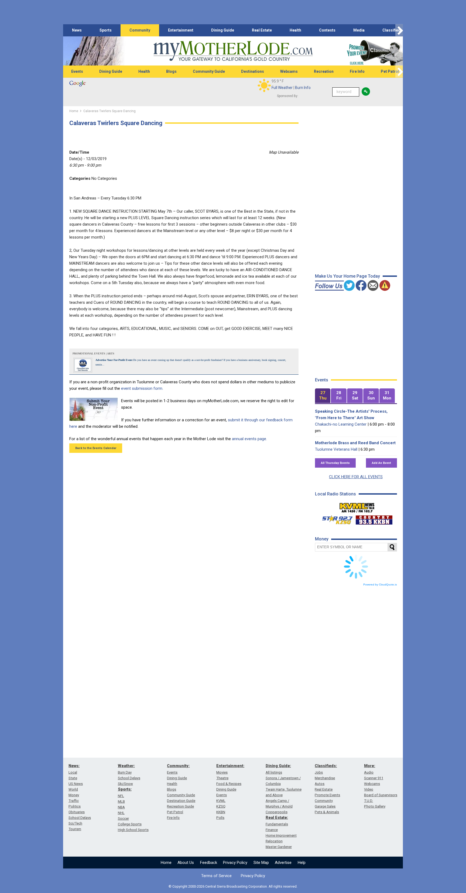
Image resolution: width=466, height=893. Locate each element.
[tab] (323, 395)
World (73, 789)
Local (72, 772)
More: (369, 765)
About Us (185, 862)
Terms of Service (216, 875)
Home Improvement (281, 835)
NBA (121, 807)
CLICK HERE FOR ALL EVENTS (356, 476)
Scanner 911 (373, 778)
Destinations (252, 71)
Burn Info (303, 87)
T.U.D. (368, 801)
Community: (178, 765)
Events (77, 71)
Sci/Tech (75, 823)
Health (295, 30)
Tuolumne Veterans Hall (336, 449)
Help (302, 862)
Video (368, 789)
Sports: (125, 789)
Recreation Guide (180, 806)
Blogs (171, 71)
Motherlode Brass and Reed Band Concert (355, 442)
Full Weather (282, 87)
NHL (121, 813)
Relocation (274, 841)
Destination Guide (181, 801)
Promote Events (327, 795)
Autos (319, 784)
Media (359, 30)
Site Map (261, 862)
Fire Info (357, 71)
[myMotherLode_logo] (233, 51)
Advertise (283, 862)
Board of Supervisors (380, 795)
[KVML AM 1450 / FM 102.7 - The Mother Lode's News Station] (357, 506)
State (72, 778)
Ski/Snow (125, 784)
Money (73, 795)
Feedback (208, 862)
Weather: (126, 765)
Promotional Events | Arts (93, 353)
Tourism (74, 829)
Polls (220, 818)
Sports (106, 30)
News (77, 30)
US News (75, 784)
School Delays (79, 818)
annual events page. (249, 438)
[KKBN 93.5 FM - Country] (374, 518)
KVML (220, 801)
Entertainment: (230, 765)
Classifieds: (326, 765)
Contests (327, 30)
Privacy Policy (235, 862)
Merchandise (325, 778)
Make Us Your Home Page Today (347, 276)
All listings (274, 772)
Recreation (324, 71)
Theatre (222, 778)
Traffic (73, 801)
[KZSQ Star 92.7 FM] (335, 518)
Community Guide (209, 71)
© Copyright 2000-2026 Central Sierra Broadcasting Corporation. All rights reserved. (233, 886)
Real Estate (262, 30)
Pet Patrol (390, 71)
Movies (222, 772)
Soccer (123, 818)
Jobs (319, 772)
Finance (272, 830)
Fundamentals (277, 824)
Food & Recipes (228, 784)
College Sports (130, 824)
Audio (369, 772)
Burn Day (125, 772)
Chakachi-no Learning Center (340, 424)
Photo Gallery (374, 806)
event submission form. (142, 388)
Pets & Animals (327, 812)
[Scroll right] (399, 30)
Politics (74, 806)
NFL (121, 796)
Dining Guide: (278, 765)
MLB (121, 801)
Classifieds (392, 30)
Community (139, 30)
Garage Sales (325, 806)
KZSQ (220, 806)
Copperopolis (276, 812)
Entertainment (180, 30)
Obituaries (76, 812)
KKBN (220, 812)
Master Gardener (279, 847)
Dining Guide (222, 30)
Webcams (289, 71)
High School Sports (133, 830)
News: (74, 765)
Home (166, 862)
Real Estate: (277, 817)
